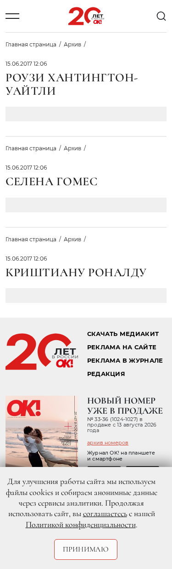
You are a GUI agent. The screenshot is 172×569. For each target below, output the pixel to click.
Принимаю (86, 549)
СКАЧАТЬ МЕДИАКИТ (123, 333)
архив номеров (107, 442)
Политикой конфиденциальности (81, 524)
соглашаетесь (105, 513)
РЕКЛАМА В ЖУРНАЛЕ (125, 360)
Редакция (106, 373)
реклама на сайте (121, 347)
